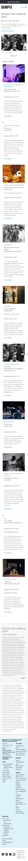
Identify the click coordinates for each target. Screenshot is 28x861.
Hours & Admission (7, 764)
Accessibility (5, 772)
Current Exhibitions (21, 749)
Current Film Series (21, 751)
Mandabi (7, 306)
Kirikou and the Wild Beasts (14, 185)
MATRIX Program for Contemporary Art (21, 791)
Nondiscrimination (7, 842)
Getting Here (5, 770)
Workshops (19, 767)
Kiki (5, 518)
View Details (8, 116)
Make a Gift (5, 818)
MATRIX (18, 784)
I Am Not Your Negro (11, 364)
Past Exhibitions (20, 753)
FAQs (17, 807)
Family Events (20, 765)
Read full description (7, 31)
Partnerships (19, 811)
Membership (5, 825)
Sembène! (7, 245)
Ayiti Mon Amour (10, 579)
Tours (17, 764)
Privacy (4, 844)
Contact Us (5, 753)
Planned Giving (7, 823)
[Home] (8, 7)
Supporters (5, 835)
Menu (23, 7)
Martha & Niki (9, 422)
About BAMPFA (20, 775)
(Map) (4, 748)
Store (3, 781)
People (18, 796)
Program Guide (20, 813)
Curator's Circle (8, 827)
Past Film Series (20, 755)
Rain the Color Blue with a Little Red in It (13, 86)
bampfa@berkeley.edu (8, 752)
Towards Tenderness (11, 126)
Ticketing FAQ (7, 765)
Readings (18, 769)
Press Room (19, 802)
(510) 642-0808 (6, 750)
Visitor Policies (6, 776)
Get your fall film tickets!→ (14, 1)
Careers (18, 809)
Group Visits (5, 774)
